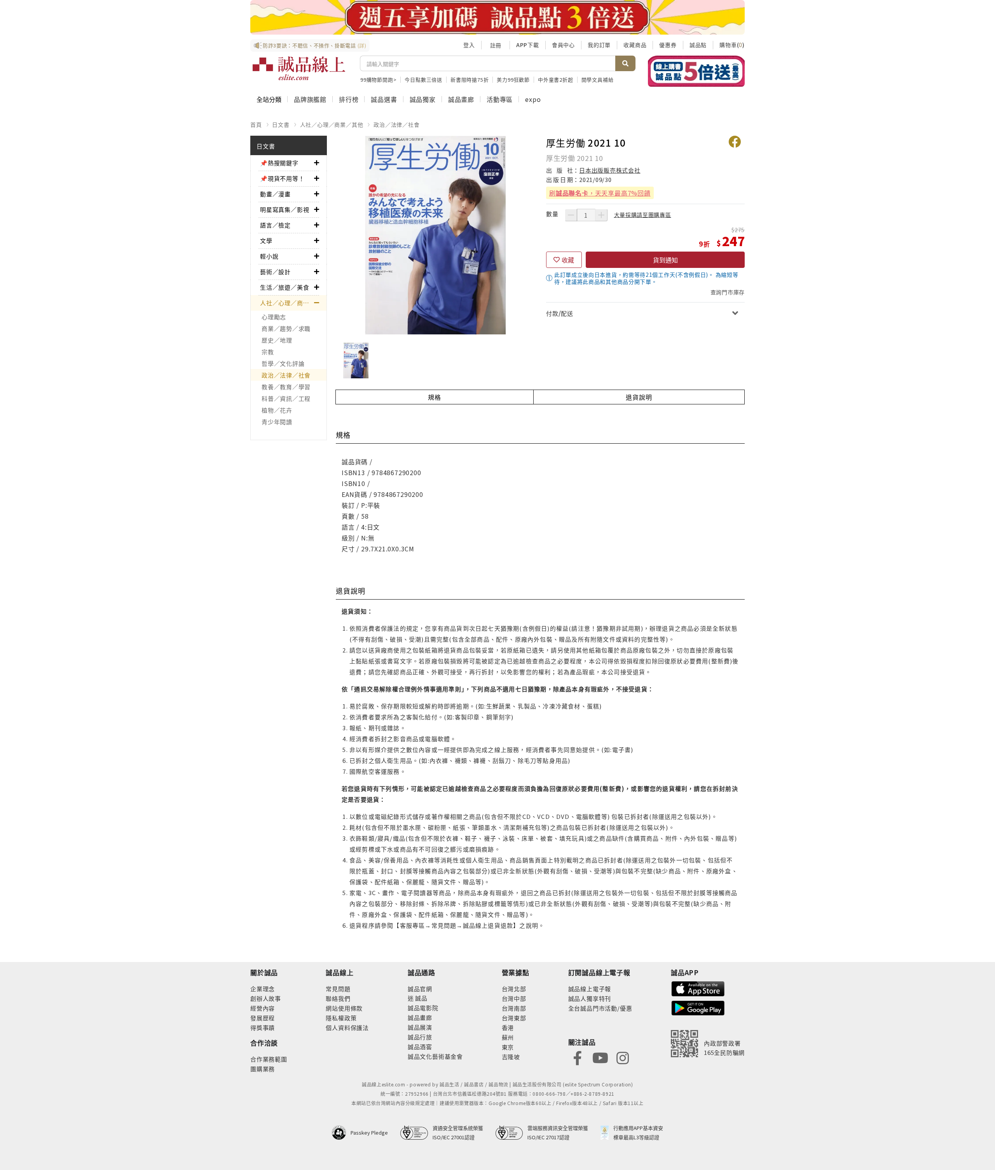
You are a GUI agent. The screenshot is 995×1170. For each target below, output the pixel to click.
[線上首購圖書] (696, 71)
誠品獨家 (423, 99)
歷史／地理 (277, 340)
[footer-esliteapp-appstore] (698, 988)
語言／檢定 (275, 225)
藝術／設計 (275, 272)
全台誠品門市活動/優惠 (600, 1008)
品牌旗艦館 (310, 99)
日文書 (280, 124)
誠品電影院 (423, 1008)
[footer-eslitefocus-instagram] (622, 1057)
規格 (434, 397)
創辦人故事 (265, 998)
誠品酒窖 (420, 1046)
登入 (469, 45)
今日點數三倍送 (423, 79)
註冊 (495, 45)
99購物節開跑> (378, 79)
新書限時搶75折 (469, 79)
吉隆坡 (511, 1057)
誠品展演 (420, 1027)
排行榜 (348, 99)
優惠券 (667, 45)
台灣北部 (514, 989)
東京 (508, 1047)
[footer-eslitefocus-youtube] (600, 1057)
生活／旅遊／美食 (284, 287)
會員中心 (563, 45)
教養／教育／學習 (286, 387)
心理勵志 (274, 317)
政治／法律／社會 (396, 124)
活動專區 (500, 99)
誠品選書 (384, 99)
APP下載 (527, 45)
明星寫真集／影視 (284, 209)
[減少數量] (571, 215)
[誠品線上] (298, 68)
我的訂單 (599, 45)
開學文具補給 (597, 79)
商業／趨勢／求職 (286, 328)
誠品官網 (420, 989)
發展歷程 (262, 1018)
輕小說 (269, 256)
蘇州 (508, 1037)
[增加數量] (601, 215)
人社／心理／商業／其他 (331, 124)
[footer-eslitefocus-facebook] (577, 1057)
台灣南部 (514, 1008)
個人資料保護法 (347, 1027)
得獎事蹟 (262, 1027)
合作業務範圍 (268, 1059)
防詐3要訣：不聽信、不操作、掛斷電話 (315, 45)
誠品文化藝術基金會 (435, 1056)
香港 (508, 1027)
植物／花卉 (277, 410)
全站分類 (269, 99)
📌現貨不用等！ (282, 178)
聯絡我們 (338, 998)
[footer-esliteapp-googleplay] (698, 1007)
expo (533, 99)
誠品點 (698, 45)
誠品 (421, 998)
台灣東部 (514, 1018)
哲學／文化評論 (283, 363)
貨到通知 (665, 259)
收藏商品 (634, 45)
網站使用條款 (344, 1008)
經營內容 (262, 1008)
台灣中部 (514, 998)
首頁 (256, 124)
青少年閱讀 (277, 422)
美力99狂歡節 (513, 79)
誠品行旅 (420, 1037)
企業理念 (262, 989)
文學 (266, 240)
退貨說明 (639, 397)
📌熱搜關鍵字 (279, 163)
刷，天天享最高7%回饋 (600, 193)
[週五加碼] (497, 17)
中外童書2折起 (555, 79)
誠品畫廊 (461, 99)
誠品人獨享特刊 (589, 998)
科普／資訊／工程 (286, 398)
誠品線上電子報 (589, 989)
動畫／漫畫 (275, 194)
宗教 (268, 352)
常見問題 (338, 989)
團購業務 (262, 1069)
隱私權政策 (341, 1018)
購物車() (732, 45)
